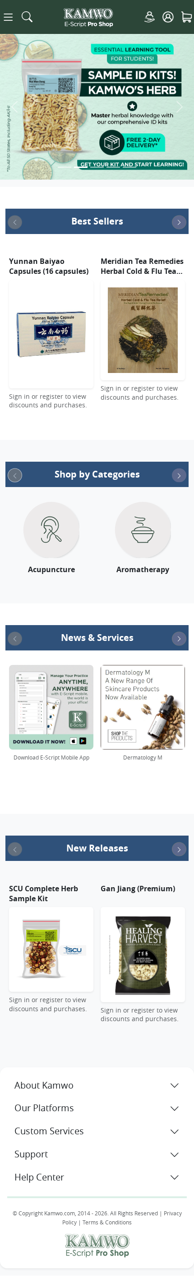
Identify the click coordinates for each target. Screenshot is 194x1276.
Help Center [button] (39, 1177)
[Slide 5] (129, 167)
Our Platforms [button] (44, 1108)
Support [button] (31, 1154)
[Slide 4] (113, 167)
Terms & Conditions (107, 1222)
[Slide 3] (97, 167)
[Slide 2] (81, 167)
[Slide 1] (64, 167)
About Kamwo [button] (44, 1085)
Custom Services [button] (49, 1131)
